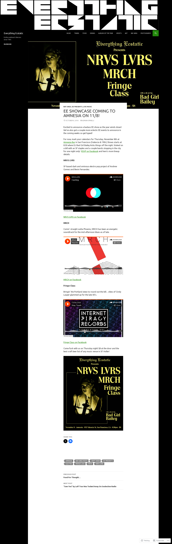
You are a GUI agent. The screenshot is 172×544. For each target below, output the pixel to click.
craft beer (95, 461)
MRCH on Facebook (72, 280)
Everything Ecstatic (13, 33)
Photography (146, 33)
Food (85, 33)
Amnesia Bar (69, 142)
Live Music (87, 106)
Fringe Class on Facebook (75, 342)
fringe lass (80, 464)
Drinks (92, 33)
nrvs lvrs (99, 464)
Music (69, 33)
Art (126, 33)
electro (69, 464)
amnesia (69, 461)
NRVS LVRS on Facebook (74, 217)
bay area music (82, 461)
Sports (119, 33)
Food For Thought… (72, 476)
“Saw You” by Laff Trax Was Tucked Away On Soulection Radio (89, 485)
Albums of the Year (105, 33)
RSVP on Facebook (89, 151)
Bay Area (134, 33)
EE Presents (77, 106)
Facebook (7, 44)
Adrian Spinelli (88, 120)
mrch (90, 464)
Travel (76, 33)
